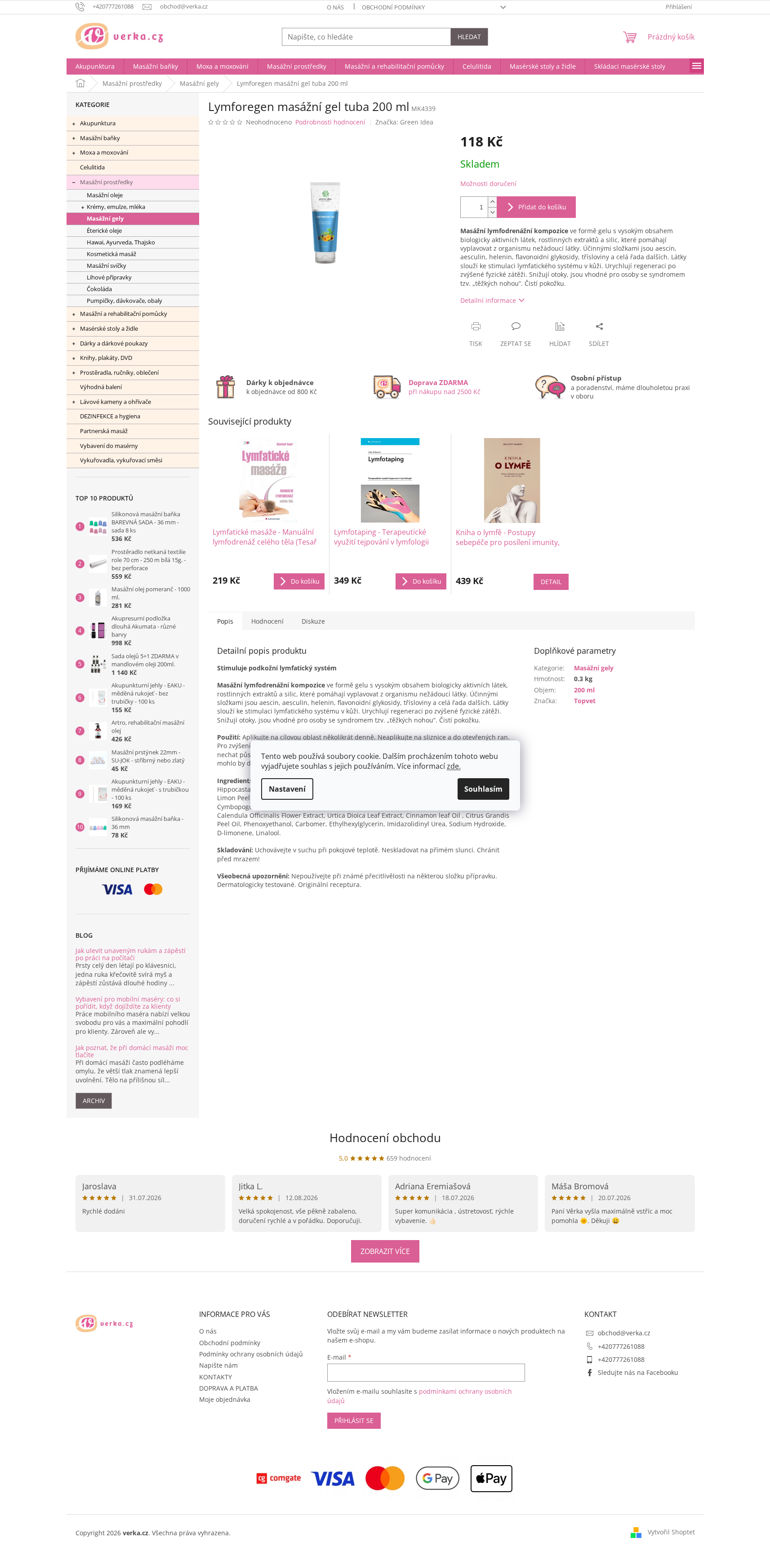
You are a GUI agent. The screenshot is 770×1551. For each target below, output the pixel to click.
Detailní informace (488, 300)
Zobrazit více (385, 1251)
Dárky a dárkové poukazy (114, 343)
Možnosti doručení (488, 183)
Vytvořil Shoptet (671, 1532)
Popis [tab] (225, 621)
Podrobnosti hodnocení (330, 122)
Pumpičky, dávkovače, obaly (124, 301)
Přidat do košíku (542, 207)
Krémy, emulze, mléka (116, 207)
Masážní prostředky (106, 182)
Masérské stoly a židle (109, 328)
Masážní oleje (105, 195)
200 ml (584, 690)
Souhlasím (483, 789)
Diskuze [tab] (313, 621)
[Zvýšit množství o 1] (492, 202)
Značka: (404, 122)
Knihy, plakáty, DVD (106, 358)
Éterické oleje (104, 231)
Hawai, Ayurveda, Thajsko (121, 242)
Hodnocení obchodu (385, 1138)
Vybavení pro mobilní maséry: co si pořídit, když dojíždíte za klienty (128, 1003)
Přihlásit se (354, 1420)
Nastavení (287, 789)
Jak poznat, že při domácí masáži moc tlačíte (132, 1051)
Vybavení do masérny (109, 446)
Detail (551, 581)
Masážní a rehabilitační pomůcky (123, 314)
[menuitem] (95, 66)
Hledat (469, 36)
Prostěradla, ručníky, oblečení (119, 372)
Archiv (94, 1100)
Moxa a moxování (104, 152)
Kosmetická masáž (111, 254)
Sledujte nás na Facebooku (638, 1372)
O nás (335, 7)
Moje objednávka (224, 1399)
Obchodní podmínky (393, 7)
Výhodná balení (101, 387)
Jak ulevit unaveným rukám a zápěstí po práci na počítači (131, 954)
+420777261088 (621, 1346)
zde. (454, 766)
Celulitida (92, 167)
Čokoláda (99, 289)
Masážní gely (105, 218)
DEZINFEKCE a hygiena (110, 416)
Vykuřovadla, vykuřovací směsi (121, 460)
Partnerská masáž (104, 431)
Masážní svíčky (106, 266)
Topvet (585, 700)
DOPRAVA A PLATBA (228, 1388)
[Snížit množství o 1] (492, 212)
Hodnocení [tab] (267, 621)
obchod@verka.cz (624, 1333)
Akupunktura (98, 123)
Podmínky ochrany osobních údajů (251, 1354)
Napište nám (218, 1365)
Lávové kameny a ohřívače (115, 402)
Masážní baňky (100, 138)
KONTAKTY (215, 1377)
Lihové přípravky (109, 277)
